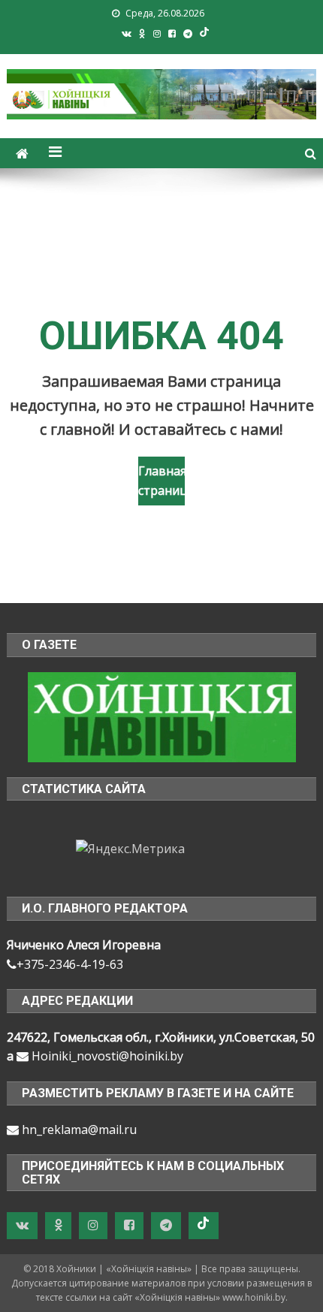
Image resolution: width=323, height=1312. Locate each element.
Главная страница (161, 481)
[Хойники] (162, 715)
